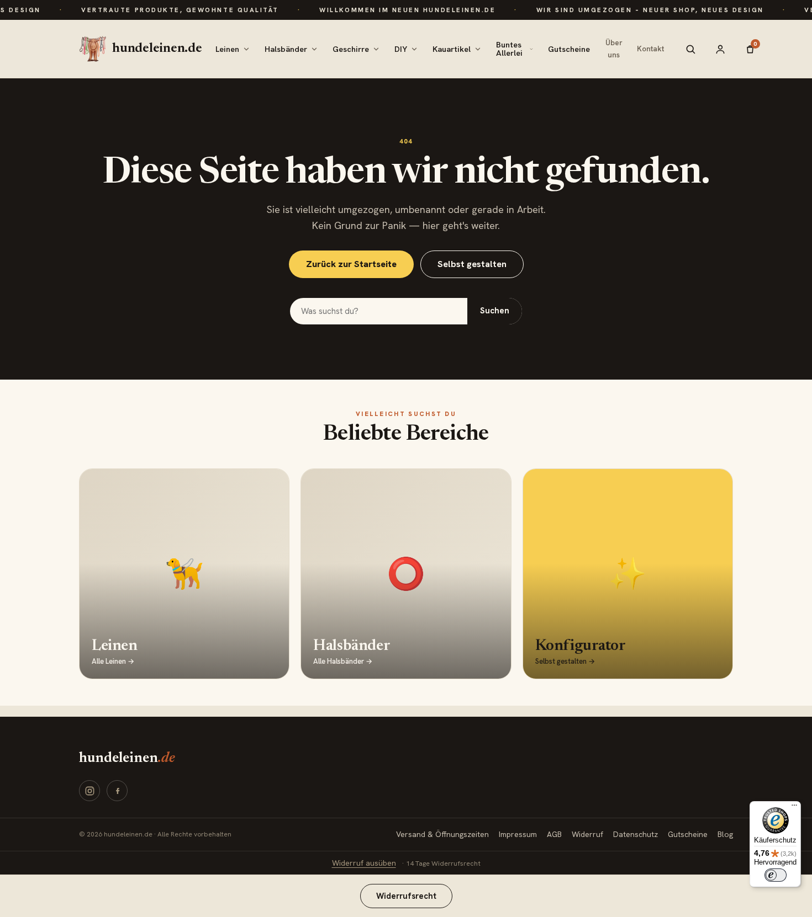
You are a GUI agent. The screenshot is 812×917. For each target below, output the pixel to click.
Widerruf (587, 834)
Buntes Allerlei (509, 48)
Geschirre (351, 49)
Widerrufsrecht (406, 896)
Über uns (614, 49)
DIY (400, 49)
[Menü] (794, 807)
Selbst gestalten (472, 264)
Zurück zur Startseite (351, 264)
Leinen (227, 49)
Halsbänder (286, 49)
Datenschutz (635, 834)
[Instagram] (89, 790)
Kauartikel (452, 49)
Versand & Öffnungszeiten (442, 834)
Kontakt (650, 49)
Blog (725, 834)
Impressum (518, 834)
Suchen (494, 310)
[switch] (775, 875)
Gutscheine (569, 49)
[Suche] (690, 49)
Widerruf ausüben (364, 863)
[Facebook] (117, 790)
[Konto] (720, 49)
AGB (554, 834)
